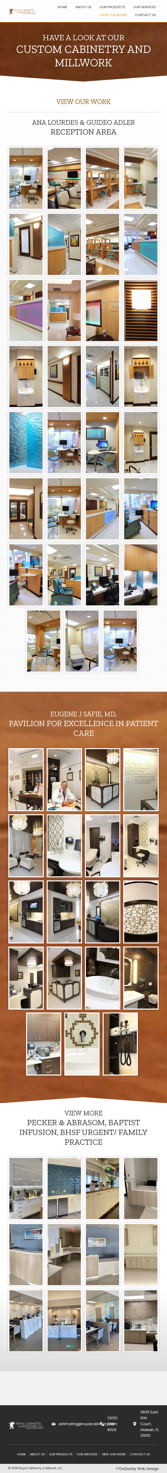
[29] (64, 376)
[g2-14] (64, 978)
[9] (102, 178)
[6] (64, 244)
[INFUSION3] (64, 1254)
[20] (102, 508)
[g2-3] (102, 779)
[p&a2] (64, 1188)
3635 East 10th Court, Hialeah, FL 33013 (149, 1424)
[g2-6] (64, 845)
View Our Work (114, 1454)
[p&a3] (102, 1188)
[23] (140, 442)
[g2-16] (140, 978)
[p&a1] (26, 1188)
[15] (140, 574)
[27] (140, 376)
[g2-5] (26, 845)
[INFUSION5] (140, 1188)
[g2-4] (140, 779)
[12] (26, 178)
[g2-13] (26, 978)
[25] (64, 442)
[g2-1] (26, 779)
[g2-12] (140, 911)
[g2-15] (102, 978)
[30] (26, 376)
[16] (102, 574)
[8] (140, 178)
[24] (102, 442)
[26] (26, 442)
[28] (102, 376)
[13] (82, 641)
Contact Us (140, 1454)
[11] (120, 641)
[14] (43, 641)
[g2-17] (43, 1044)
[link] (62, 6)
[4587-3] (102, 1320)
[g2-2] (64, 779)
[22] (26, 508)
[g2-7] (102, 845)
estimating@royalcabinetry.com (88, 1423)
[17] (64, 574)
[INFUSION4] (102, 1254)
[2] (64, 310)
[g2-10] (64, 911)
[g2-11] (102, 911)
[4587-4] (26, 1320)
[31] (140, 310)
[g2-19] (120, 1044)
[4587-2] (140, 1320)
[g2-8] (140, 845)
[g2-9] (26, 911)
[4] (140, 244)
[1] (102, 310)
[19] (140, 508)
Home (21, 1454)
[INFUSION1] (26, 1254)
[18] (26, 574)
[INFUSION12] (140, 1254)
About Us (37, 1454)
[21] (64, 508)
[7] (26, 244)
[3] (26, 310)
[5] (102, 244)
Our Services (87, 1454)
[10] (64, 178)
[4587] (64, 1320)
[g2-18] (82, 1044)
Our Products (61, 1454)
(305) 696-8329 (112, 1423)
